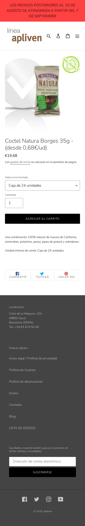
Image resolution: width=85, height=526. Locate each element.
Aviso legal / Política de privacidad (33, 358)
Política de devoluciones (26, 381)
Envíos (13, 393)
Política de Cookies (22, 370)
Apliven (48, 511)
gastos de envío (20, 162)
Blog (12, 416)
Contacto (15, 405)
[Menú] (77, 36)
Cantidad (10, 195)
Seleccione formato (16, 177)
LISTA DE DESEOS (22, 428)
